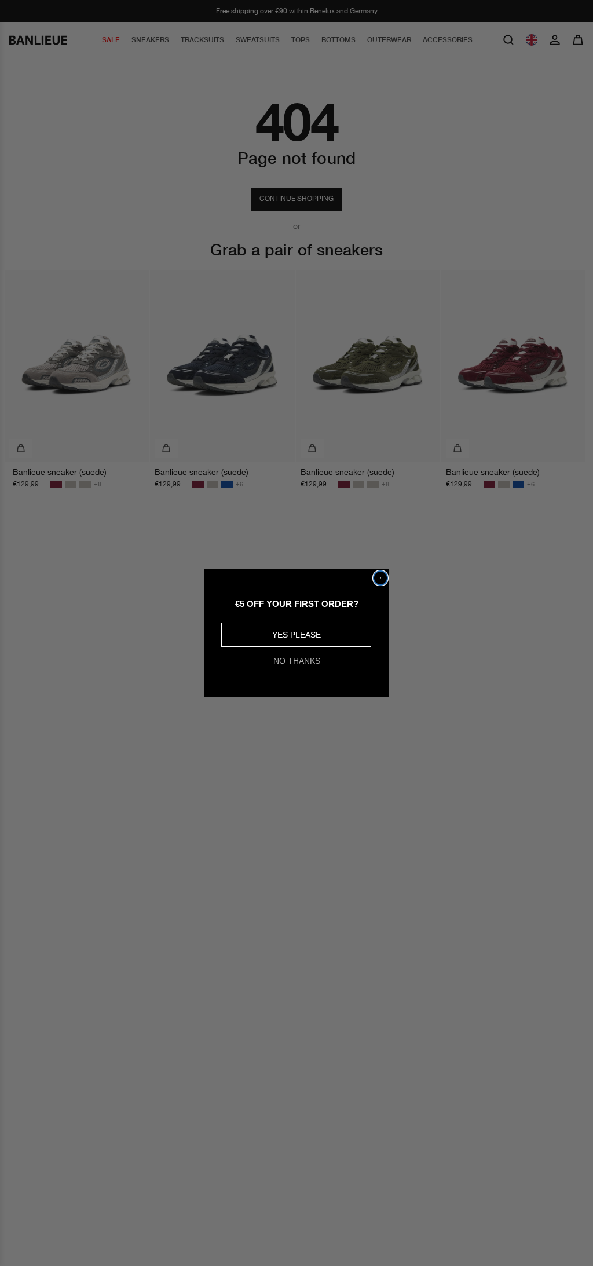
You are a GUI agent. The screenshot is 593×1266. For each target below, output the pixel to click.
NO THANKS (296, 660)
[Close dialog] (380, 578)
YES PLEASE (296, 634)
